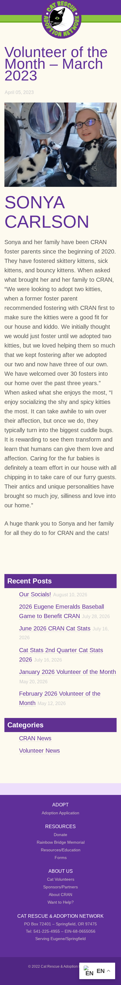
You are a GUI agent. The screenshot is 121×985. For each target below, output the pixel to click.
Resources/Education (60, 850)
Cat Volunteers (60, 879)
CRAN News (35, 738)
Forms (61, 857)
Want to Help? (61, 902)
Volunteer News (39, 750)
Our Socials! (35, 594)
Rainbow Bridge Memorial (61, 842)
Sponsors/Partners (60, 887)
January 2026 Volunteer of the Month (67, 672)
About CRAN (60, 894)
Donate (60, 834)
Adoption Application (60, 813)
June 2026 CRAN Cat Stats (54, 628)
